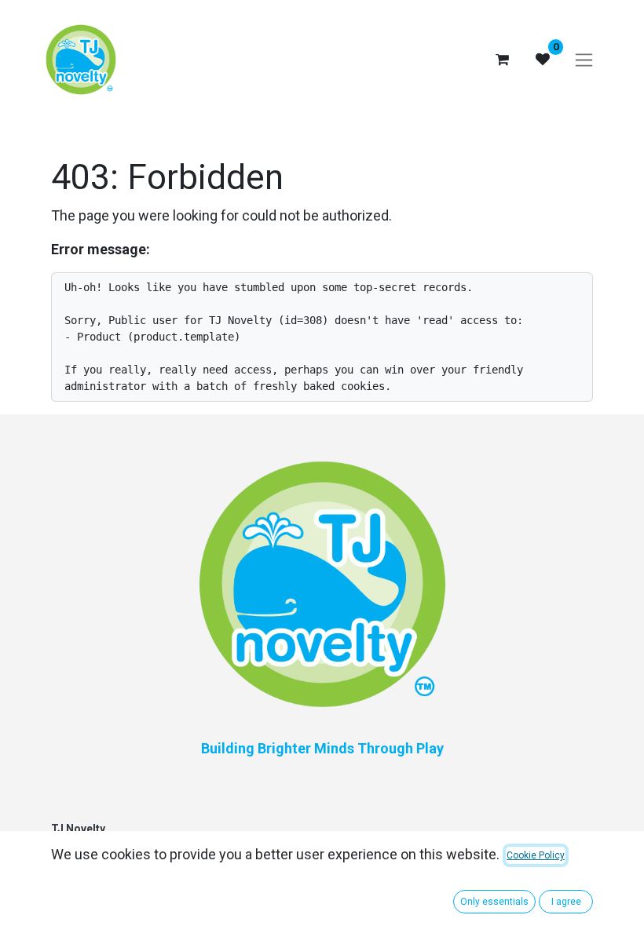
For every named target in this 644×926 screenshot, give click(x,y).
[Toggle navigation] (584, 60)
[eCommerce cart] (502, 59)
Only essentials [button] (494, 901)
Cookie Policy (536, 855)
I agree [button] (566, 901)
